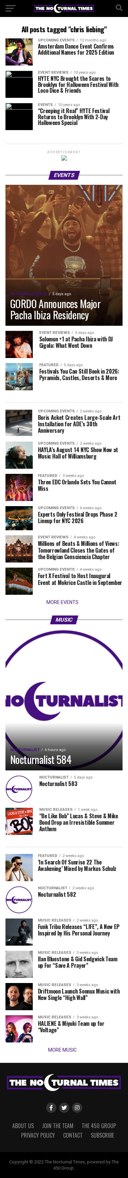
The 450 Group (99, 1126)
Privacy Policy (38, 1135)
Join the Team (57, 1126)
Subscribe (102, 1135)
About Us (23, 1126)
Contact (73, 1135)
